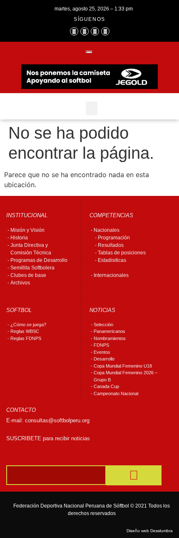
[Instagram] (84, 31)
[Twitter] (95, 31)
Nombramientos (110, 338)
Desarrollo (104, 358)
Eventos (102, 352)
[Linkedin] (105, 31)
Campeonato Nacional (116, 393)
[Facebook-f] (74, 31)
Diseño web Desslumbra (150, 530)
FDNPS (101, 345)
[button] (91, 108)
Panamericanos (109, 331)
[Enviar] (134, 475)
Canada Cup (106, 386)
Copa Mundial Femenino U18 (123, 365)
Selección (103, 324)
